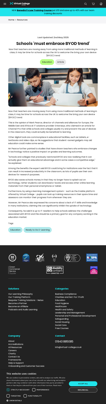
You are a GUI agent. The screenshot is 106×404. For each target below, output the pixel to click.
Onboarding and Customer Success (26, 366)
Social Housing (62, 322)
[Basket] (93, 4)
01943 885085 (64, 342)
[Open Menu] (5, 4)
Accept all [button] (83, 384)
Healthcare (61, 306)
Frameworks (14, 359)
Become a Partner (17, 303)
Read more (57, 385)
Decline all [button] (83, 390)
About (11, 341)
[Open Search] (85, 4)
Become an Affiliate (18, 306)
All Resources (15, 347)
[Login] (101, 4)
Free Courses (62, 328)
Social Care (61, 325)
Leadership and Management (70, 312)
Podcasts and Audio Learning (22, 309)
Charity (12, 353)
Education (60, 300)
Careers (12, 350)
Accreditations (15, 344)
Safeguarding (62, 318)
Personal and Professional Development (75, 315)
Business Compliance (66, 293)
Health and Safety (64, 309)
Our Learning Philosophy (20, 293)
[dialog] (53, 387)
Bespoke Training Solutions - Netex (25, 300)
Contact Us (14, 356)
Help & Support (16, 362)
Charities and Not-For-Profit (69, 297)
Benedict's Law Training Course (34, 10)
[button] (36, 400)
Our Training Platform (19, 297)
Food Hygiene (62, 303)
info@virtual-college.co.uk (68, 347)
